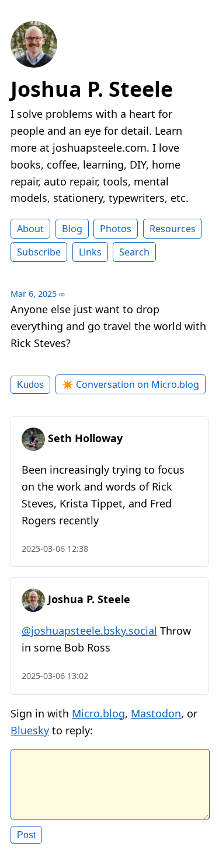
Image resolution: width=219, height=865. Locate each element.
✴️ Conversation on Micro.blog (130, 384)
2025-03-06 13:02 (55, 675)
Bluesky (30, 730)
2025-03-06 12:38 (55, 548)
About (30, 228)
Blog (72, 228)
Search (134, 252)
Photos (115, 228)
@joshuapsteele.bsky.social (89, 631)
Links (90, 252)
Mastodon (156, 713)
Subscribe (39, 252)
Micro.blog (98, 713)
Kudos (30, 384)
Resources (173, 228)
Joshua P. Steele (92, 89)
